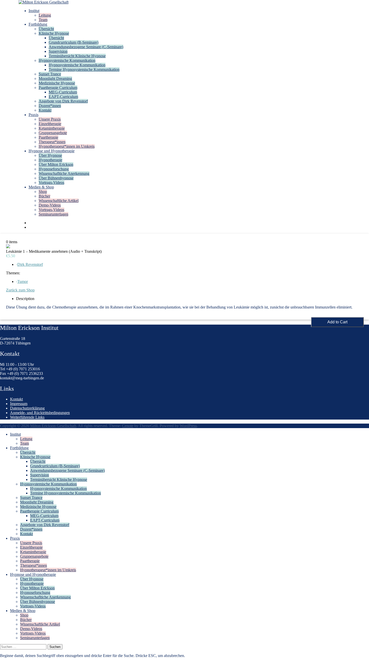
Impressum (18, 403)
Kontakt (45, 110)
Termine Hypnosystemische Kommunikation (84, 69)
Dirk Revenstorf (30, 264)
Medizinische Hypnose (57, 83)
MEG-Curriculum (63, 92)
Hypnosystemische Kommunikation (67, 60)
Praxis (33, 115)
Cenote (127, 426)
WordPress (188, 426)
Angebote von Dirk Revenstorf (63, 101)
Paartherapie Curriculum (58, 87)
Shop (43, 191)
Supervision (58, 51)
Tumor (22, 281)
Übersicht (46, 29)
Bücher (44, 196)
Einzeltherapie (50, 124)
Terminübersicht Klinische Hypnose (77, 56)
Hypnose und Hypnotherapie (52, 151)
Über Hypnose (50, 155)
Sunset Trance (50, 74)
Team (43, 20)
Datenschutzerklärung (27, 408)
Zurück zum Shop (20, 290)
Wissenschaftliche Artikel (59, 200)
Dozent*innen (50, 106)
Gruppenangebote (53, 133)
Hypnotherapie (50, 160)
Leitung (45, 15)
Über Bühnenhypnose (56, 178)
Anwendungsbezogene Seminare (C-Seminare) (86, 47)
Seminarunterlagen (53, 214)
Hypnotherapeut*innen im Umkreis (67, 146)
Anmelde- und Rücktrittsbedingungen (40, 413)
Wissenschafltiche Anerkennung (64, 173)
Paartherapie (48, 137)
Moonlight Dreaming (55, 78)
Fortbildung (38, 24)
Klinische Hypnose (54, 33)
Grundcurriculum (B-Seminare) (73, 42)
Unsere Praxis (50, 119)
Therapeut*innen (52, 142)
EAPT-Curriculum (63, 96)
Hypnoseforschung (54, 169)
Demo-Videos (50, 205)
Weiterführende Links (27, 417)
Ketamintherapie (52, 128)
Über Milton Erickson (56, 164)
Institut (34, 11)
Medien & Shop (41, 187)
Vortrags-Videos (51, 182)
